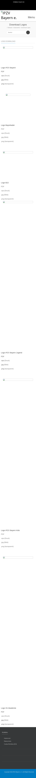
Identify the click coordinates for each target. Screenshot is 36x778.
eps (2, 76)
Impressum (7, 738)
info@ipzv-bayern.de (18, 2)
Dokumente (17, 27)
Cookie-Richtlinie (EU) (10, 744)
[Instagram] (20, 6)
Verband (10, 27)
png (2, 84)
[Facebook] (16, 6)
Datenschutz (7, 741)
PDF (2, 71)
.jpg (2, 80)
